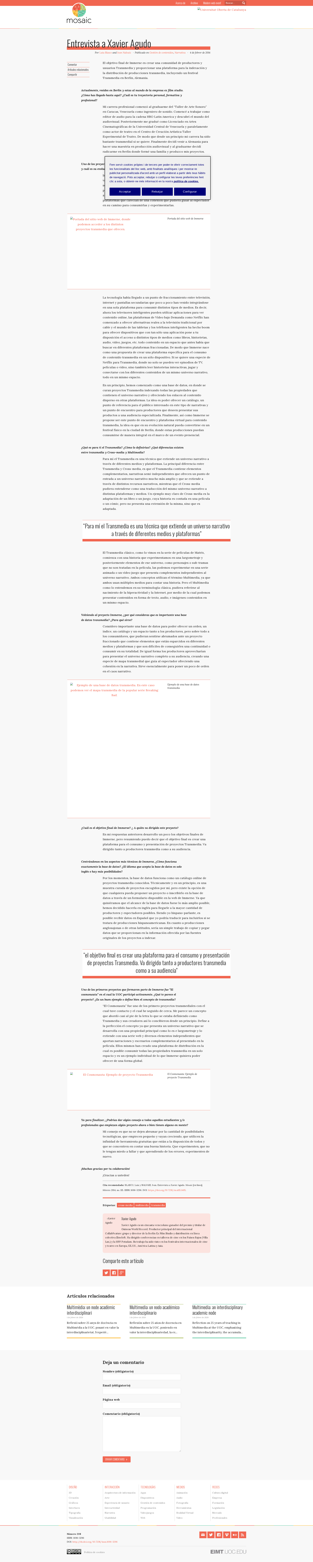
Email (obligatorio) (116, 1385)
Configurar (190, 191)
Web (143, 1517)
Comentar (72, 65)
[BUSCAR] (242, 3)
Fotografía (182, 1502)
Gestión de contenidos (161, 52)
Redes (216, 1487)
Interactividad (112, 1507)
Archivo (194, 3)
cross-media (125, 1205)
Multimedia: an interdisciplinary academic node (217, 1310)
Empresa (217, 1497)
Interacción (112, 1487)
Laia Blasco (105, 52)
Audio (179, 1497)
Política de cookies (94, 1552)
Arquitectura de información (120, 1492)
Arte (107, 1497)
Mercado (217, 1512)
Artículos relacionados (78, 70)
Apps (143, 1492)
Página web (111, 1399)
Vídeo (179, 1517)
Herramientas (183, 1507)
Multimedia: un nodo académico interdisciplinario (154, 1310)
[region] (158, 178)
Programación (148, 1507)
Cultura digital (220, 1492)
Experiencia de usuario (117, 1502)
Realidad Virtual (184, 1512)
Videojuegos (147, 1512)
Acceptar (125, 191)
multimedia (142, 1205)
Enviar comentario (115, 1459)
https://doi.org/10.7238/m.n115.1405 (167, 1190)
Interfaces (74, 1507)
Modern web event (212, 3)
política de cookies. (186, 181)
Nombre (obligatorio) (118, 1371)
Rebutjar (157, 191)
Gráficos (73, 1502)
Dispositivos (147, 1497)
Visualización (76, 1517)
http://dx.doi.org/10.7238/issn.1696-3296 (95, 1541)
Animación (181, 1492)
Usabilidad (110, 1517)
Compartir (72, 74)
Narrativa (180, 52)
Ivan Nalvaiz (124, 52)
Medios (180, 1487)
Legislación (218, 1507)
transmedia (158, 1205)
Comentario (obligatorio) (121, 1414)
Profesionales (219, 1517)
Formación (218, 1502)
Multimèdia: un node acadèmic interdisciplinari (91, 1310)
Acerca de (180, 3)
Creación (74, 1497)
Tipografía (74, 1512)
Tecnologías (148, 1487)
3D (70, 1492)
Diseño (73, 1487)
